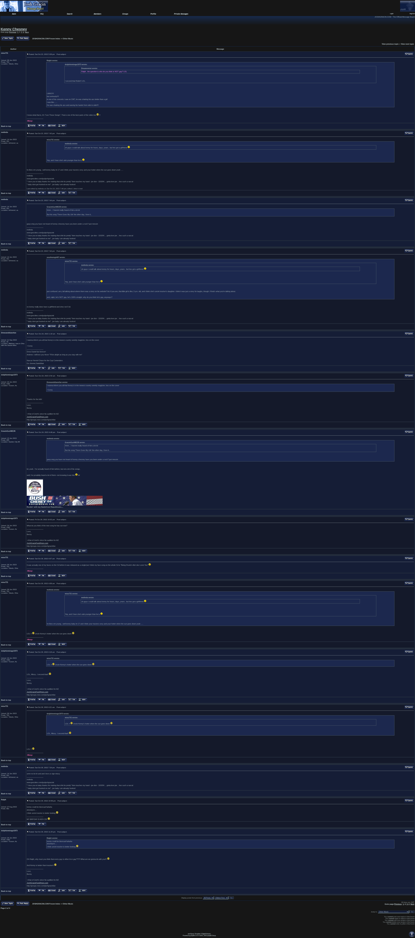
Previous (12, 32)
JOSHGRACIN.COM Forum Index (46, 39)
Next (27, 32)
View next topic (407, 44)
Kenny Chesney (14, 29)
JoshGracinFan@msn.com (37, 417)
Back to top (6, 126)
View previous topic (390, 44)
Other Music (68, 39)
